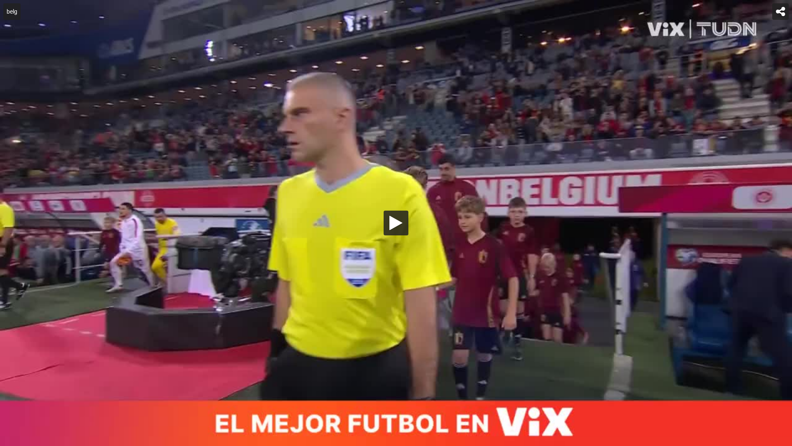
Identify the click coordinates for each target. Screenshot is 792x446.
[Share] (780, 11)
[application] (396, 223)
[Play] (396, 223)
